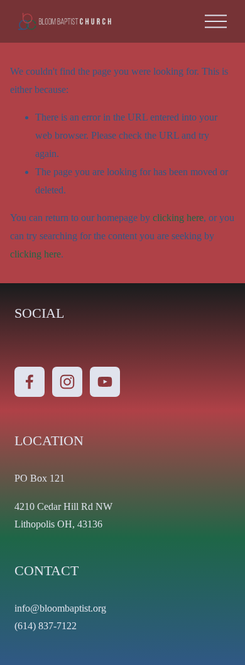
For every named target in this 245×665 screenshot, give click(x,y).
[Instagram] (67, 382)
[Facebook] (29, 382)
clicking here (178, 217)
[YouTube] (105, 382)
